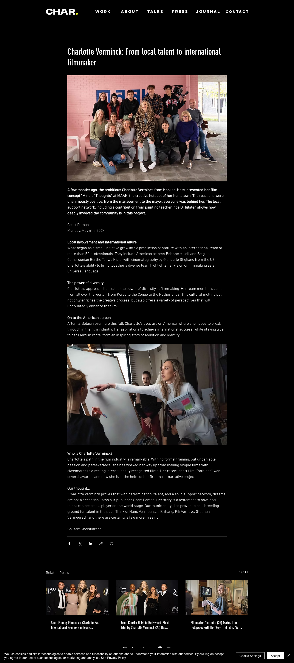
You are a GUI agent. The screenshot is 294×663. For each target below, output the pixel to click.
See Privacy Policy (113, 657)
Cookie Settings (250, 656)
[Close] (288, 656)
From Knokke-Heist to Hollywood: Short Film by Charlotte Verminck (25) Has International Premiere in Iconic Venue (145, 625)
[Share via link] (101, 544)
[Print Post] (112, 544)
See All (243, 572)
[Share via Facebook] (69, 544)
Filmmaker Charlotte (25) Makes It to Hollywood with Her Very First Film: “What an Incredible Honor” (216, 625)
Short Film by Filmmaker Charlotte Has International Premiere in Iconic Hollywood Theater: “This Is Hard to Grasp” (75, 625)
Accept (275, 656)
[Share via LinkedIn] (90, 544)
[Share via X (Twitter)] (80, 544)
